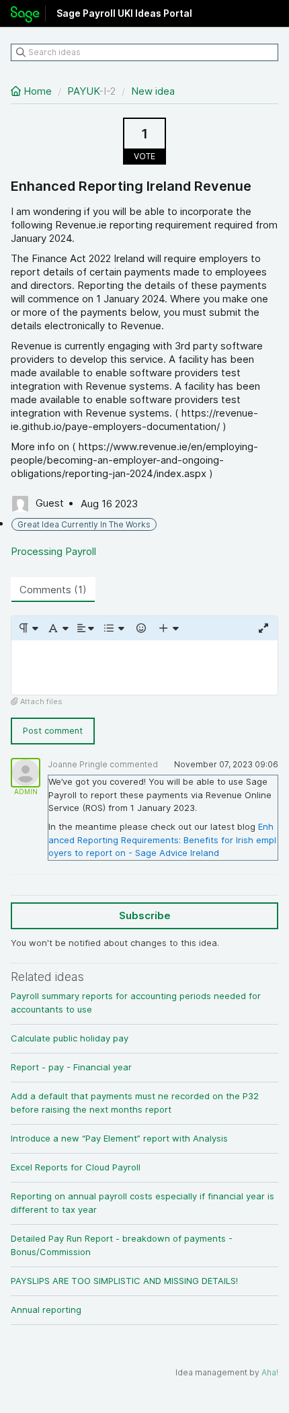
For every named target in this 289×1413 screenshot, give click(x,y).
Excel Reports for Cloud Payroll (75, 1167)
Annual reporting (46, 1309)
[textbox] (144, 667)
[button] (28, 628)
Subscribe (145, 915)
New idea (153, 91)
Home (37, 91)
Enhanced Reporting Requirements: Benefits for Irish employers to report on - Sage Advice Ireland (162, 839)
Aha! (269, 1372)
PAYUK (83, 91)
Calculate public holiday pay (69, 1038)
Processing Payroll (53, 551)
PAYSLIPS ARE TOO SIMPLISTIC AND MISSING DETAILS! (124, 1280)
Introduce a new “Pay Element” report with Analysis (119, 1138)
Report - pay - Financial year (71, 1067)
